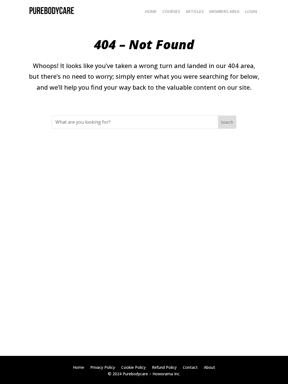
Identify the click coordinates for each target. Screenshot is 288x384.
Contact (190, 367)
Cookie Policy (133, 367)
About (209, 367)
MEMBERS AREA (224, 11)
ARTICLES (195, 11)
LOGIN (251, 11)
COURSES (171, 11)
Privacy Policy (102, 367)
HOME (151, 11)
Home (78, 367)
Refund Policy (164, 367)
